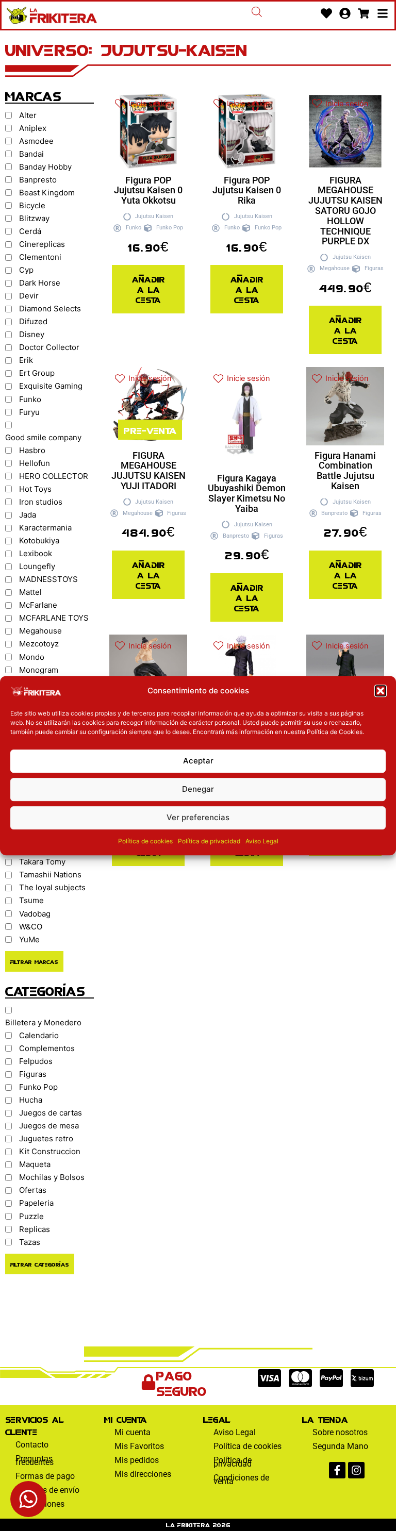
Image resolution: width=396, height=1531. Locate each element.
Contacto (31, 1445)
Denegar (198, 789)
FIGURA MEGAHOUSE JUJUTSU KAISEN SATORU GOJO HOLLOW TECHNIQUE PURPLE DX (345, 211)
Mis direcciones (142, 1474)
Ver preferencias (198, 817)
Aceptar (198, 760)
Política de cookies (145, 841)
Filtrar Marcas (34, 961)
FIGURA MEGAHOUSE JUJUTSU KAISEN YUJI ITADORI (148, 470)
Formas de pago (45, 1476)
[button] (380, 691)
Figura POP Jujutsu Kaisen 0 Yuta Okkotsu (148, 190)
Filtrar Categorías (39, 1264)
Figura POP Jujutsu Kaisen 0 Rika (246, 190)
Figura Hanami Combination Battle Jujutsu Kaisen (345, 470)
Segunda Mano (340, 1446)
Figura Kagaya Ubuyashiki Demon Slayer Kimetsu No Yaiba (247, 493)
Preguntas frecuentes (34, 1460)
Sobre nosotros (340, 1432)
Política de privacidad (209, 841)
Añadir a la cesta (148, 289)
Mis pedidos (136, 1460)
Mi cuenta (132, 1432)
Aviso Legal (261, 841)
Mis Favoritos (139, 1446)
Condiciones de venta (241, 1479)
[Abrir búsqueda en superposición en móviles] (257, 12)
